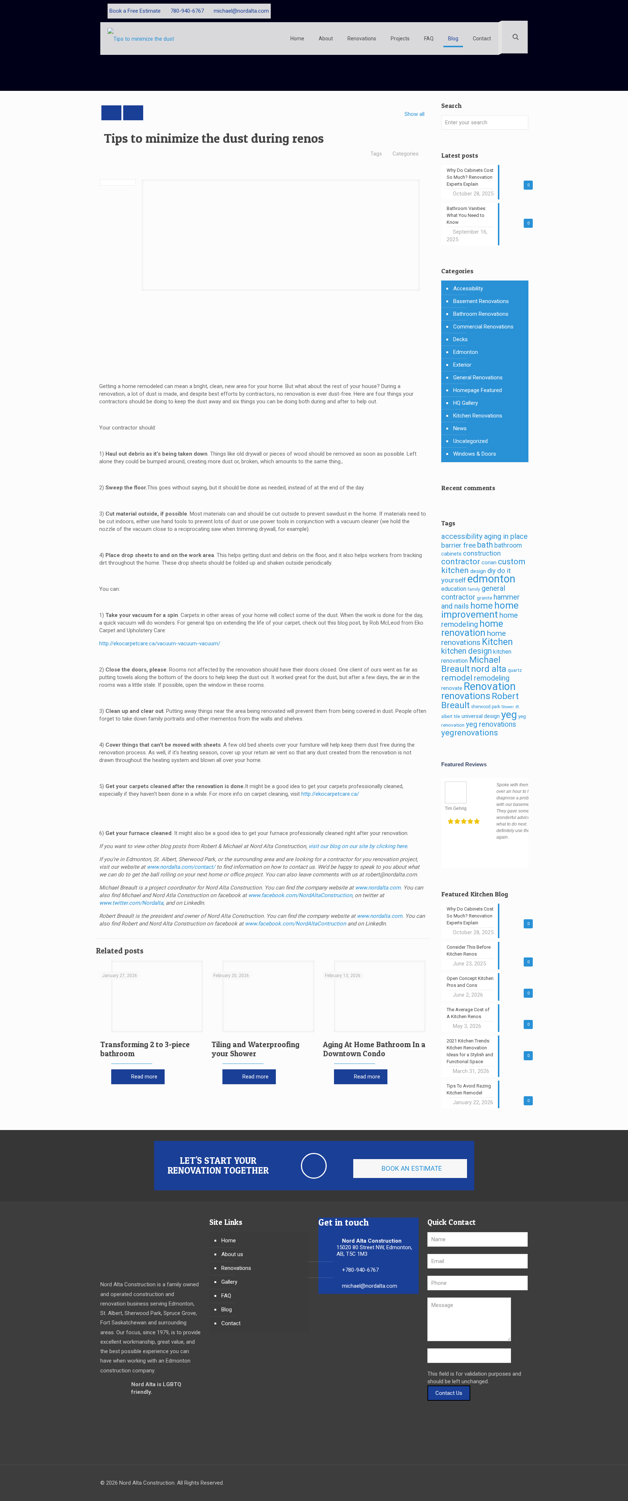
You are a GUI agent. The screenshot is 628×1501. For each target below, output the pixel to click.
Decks (460, 339)
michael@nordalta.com (241, 11)
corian (489, 563)
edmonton (491, 579)
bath (485, 544)
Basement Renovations (481, 301)
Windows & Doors (474, 454)
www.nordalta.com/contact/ (181, 867)
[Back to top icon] (520, 1483)
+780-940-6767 (360, 1270)
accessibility (462, 536)
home (481, 606)
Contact (231, 1323)
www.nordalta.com (377, 887)
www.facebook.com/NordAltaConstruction (300, 895)
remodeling (492, 678)
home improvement (480, 610)
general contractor (473, 592)
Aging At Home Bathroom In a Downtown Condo (374, 1049)
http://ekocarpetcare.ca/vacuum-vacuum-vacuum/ (159, 643)
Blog (226, 1309)
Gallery (229, 1282)
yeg (509, 715)
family (474, 589)
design (478, 571)
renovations (465, 695)
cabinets (451, 554)
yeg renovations (491, 724)
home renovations (473, 638)
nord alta (488, 668)
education (453, 588)
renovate (451, 688)
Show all (414, 114)
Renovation (490, 686)
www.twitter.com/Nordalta (131, 903)
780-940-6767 (187, 11)
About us (232, 1254)
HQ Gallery (465, 403)
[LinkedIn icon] (517, 11)
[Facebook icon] (502, 11)
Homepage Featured (477, 390)
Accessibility (468, 288)
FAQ (226, 1295)
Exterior (462, 365)
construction (482, 553)
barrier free (458, 545)
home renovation (472, 628)
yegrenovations (469, 732)
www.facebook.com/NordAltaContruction (295, 923)
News (460, 428)
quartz (515, 670)
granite (484, 598)
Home (228, 1240)
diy (491, 571)
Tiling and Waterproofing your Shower (255, 1049)
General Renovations (478, 377)
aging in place (506, 536)
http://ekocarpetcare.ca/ (330, 794)
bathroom (508, 545)
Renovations (236, 1268)
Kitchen (497, 642)
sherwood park (485, 706)
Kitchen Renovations (477, 415)
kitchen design (466, 650)
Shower (508, 707)
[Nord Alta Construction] (142, 38)
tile (457, 716)
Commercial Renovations (483, 326)
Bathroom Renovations (480, 314)
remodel (456, 678)
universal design (481, 716)
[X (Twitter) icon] (510, 11)
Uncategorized (470, 441)
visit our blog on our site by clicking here (358, 846)
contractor (460, 561)
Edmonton (465, 352)
